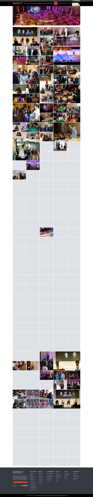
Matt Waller (49, 478)
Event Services (33, 3)
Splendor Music (76, 476)
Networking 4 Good (75, 479)
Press (57, 479)
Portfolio (59, 3)
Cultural (40, 474)
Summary (75, 473)
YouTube (78, 0)
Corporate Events (33, 477)
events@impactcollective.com (63, 495)
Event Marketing (33, 482)
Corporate (40, 478)
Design (40, 483)
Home (25, 3)
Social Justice (64, 3)
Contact (70, 3)
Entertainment (50, 3)
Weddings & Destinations (42, 3)
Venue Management (32, 475)
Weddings (32, 473)
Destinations (41, 476)
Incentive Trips (32, 484)
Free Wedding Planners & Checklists (51, 495)
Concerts (31, 481)
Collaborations (58, 476)
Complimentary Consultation (20, 482)
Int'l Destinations (33, 486)
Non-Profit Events (33, 487)
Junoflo (48, 481)
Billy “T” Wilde (49, 479)
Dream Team (67, 473)
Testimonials (67, 474)
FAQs (65, 476)
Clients (57, 473)
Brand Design (32, 489)
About (28, 3)
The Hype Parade (50, 473)
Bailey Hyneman (50, 476)
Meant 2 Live (75, 474)
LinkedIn (76, 0)
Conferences (32, 479)
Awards (57, 478)
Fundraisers (41, 481)
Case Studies (58, 474)
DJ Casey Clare (50, 474)
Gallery (55, 3)
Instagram (73, 0)
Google (79, 0)
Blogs (66, 478)
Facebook (74, 0)
